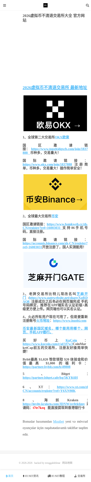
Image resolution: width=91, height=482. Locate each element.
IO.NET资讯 (32, 476)
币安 (54, 216)
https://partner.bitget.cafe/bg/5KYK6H (50, 377)
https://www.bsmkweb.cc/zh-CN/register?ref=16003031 (55, 226)
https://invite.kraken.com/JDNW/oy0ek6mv (54, 404)
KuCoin (71, 340)
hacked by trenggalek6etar (45, 5)
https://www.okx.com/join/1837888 (47, 164)
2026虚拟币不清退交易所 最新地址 (55, 87)
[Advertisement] (55, 54)
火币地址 (43, 320)
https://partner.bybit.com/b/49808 (46, 367)
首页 (10, 476)
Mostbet (58, 421)
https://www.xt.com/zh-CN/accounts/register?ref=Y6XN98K (56, 389)
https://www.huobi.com (69, 320)
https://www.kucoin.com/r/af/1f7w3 (48, 344)
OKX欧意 (62, 137)
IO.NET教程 (58, 476)
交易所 (81, 476)
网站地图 (67, 462)
